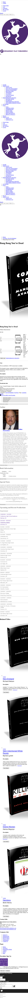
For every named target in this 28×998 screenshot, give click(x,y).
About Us (5, 934)
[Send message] (14, 986)
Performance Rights (7, 949)
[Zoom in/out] (0, 996)
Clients (4, 3)
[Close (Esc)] (4, 996)
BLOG (4, 116)
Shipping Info (6, 936)
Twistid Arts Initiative (5, 522)
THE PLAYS (6, 86)
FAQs (4, 105)
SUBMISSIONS (9, 109)
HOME (4, 85)
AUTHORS (5, 104)
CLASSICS (8, 94)
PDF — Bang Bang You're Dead (25, 337)
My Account (6, 9)
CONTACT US (9, 119)
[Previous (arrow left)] (0, 997)
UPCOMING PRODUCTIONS (13, 103)
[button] (1, 13)
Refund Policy (6, 937)
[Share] (3, 996)
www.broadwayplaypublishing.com (8, 929)
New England (8, 678)
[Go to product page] (15, 649)
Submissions (6, 940)
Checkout (5, 8)
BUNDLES (8, 96)
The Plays (16, 392)
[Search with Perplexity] (1, 988)
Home (4, 2)
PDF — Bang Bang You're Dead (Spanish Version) (25, 349)
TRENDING (9, 92)
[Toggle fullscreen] (2, 996)
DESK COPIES (9, 112)
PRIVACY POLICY (10, 114)
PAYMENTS (9, 100)
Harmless (7, 900)
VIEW (4, 677)
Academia (24, 392)
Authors (5, 950)
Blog (4, 953)
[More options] (1, 977)
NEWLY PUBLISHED (11, 90)
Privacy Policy (6, 938)
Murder (1, 394)
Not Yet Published (9, 392)
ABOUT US (6, 117)
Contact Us (5, 941)
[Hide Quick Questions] (1, 983)
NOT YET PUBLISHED (11, 88)
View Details (6, 692)
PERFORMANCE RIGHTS (9, 97)
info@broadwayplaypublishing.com (8, 928)
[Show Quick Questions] (4, 983)
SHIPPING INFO (10, 108)
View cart (2, 970)
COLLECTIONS (10, 95)
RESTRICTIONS (10, 99)
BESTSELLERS (10, 91)
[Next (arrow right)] (2, 997)
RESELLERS (9, 110)
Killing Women (9, 826)
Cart (4, 7)
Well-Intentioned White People (13, 752)
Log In (4, 10)
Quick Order (6, 5)
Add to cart (3, 358)
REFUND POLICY (10, 113)
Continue (8, 970)
